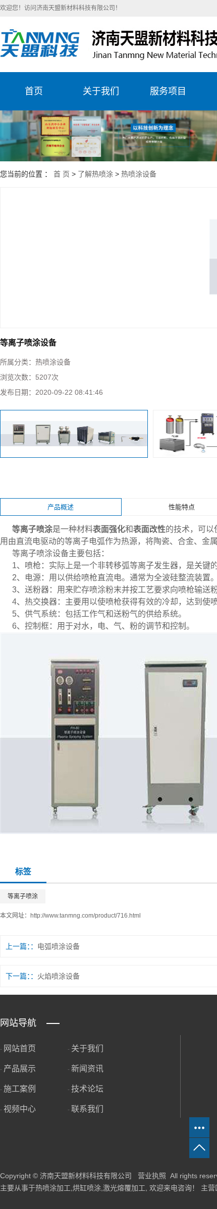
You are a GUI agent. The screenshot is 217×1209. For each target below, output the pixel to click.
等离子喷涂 (23, 896)
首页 (34, 91)
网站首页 (20, 1048)
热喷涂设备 (138, 174)
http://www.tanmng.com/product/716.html (85, 915)
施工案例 (20, 1088)
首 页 (61, 174)
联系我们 (87, 1109)
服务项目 (168, 91)
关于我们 (101, 91)
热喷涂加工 (53, 1188)
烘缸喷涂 (87, 1188)
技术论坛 (87, 1088)
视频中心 (20, 1109)
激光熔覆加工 (124, 1188)
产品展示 (20, 1068)
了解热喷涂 (95, 174)
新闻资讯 (87, 1068)
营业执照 (152, 1176)
